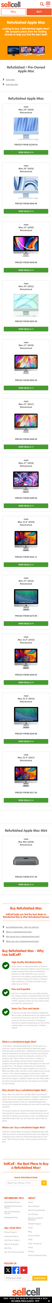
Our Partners (33, 1214)
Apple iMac (10, 80)
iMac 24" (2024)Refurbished (26, 110)
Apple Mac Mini (12, 85)
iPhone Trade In (10, 1232)
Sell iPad (7, 1248)
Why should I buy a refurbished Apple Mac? (23, 937)
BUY (39, 11)
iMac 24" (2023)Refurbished (26, 169)
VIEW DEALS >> (26, 152)
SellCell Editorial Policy (37, 1255)
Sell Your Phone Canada (14, 1252)
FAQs (30, 1239)
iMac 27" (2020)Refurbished (26, 228)
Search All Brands (11, 1244)
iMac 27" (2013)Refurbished (26, 581)
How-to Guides (34, 1235)
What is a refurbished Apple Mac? (19, 932)
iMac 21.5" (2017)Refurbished (26, 758)
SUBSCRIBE (40, 1278)
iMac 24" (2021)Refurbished (26, 286)
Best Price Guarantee (36, 1210)
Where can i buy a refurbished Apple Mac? (22, 941)
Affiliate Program (34, 1224)
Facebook (15, 1270)
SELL (14, 11)
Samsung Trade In (11, 1236)
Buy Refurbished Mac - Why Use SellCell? (22, 927)
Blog (30, 1231)
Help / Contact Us (35, 1243)
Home (30, 1202)
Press (30, 1227)
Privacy (31, 1251)
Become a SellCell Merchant (35, 1219)
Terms (30, 1247)
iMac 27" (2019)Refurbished (26, 463)
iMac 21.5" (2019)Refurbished (26, 522)
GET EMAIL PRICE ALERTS (22, 1301)
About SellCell (33, 1206)
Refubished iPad (10, 1217)
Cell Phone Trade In (12, 1240)
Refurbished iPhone (12, 1202)
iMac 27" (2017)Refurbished (26, 404)
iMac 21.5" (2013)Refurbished (26, 699)
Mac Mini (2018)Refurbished (26, 842)
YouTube (23, 1270)
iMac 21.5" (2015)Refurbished (26, 640)
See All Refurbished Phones (12, 1212)
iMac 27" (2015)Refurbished (26, 345)
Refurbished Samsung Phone (13, 1207)
